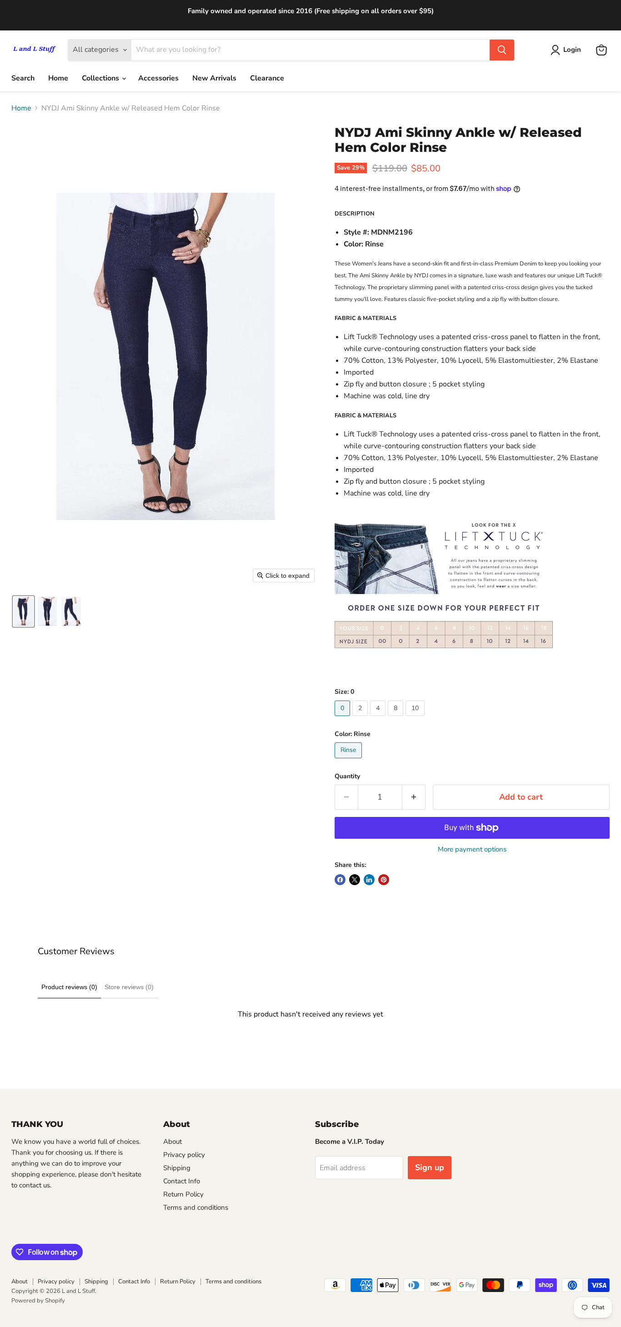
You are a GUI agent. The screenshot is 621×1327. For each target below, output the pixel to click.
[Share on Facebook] (340, 879)
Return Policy (183, 1194)
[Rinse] (349, 761)
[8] (397, 718)
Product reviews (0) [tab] (69, 987)
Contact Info (181, 1181)
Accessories (158, 78)
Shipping (176, 1167)
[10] (416, 718)
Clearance (267, 78)
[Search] (502, 50)
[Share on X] (354, 879)
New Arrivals (214, 78)
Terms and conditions (195, 1207)
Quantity (347, 776)
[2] (361, 718)
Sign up (429, 1167)
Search (23, 78)
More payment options (472, 849)
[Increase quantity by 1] (414, 797)
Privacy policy (184, 1154)
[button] (23, 611)
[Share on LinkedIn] (369, 879)
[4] (379, 718)
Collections (101, 78)
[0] (343, 718)
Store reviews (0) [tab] (129, 987)
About (172, 1141)
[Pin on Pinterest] (383, 879)
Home (58, 78)
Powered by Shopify (38, 1301)
